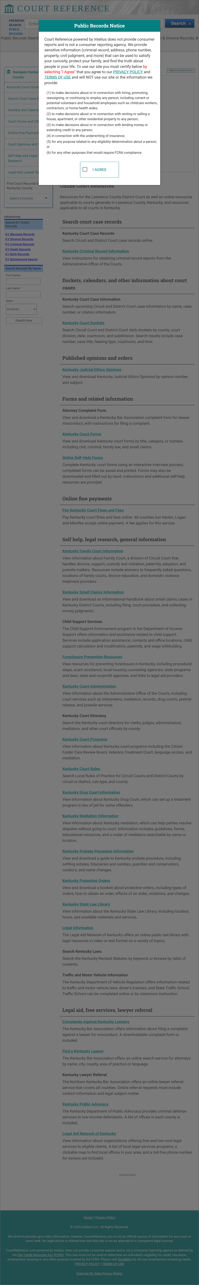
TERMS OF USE (57, 77)
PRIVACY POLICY (128, 71)
